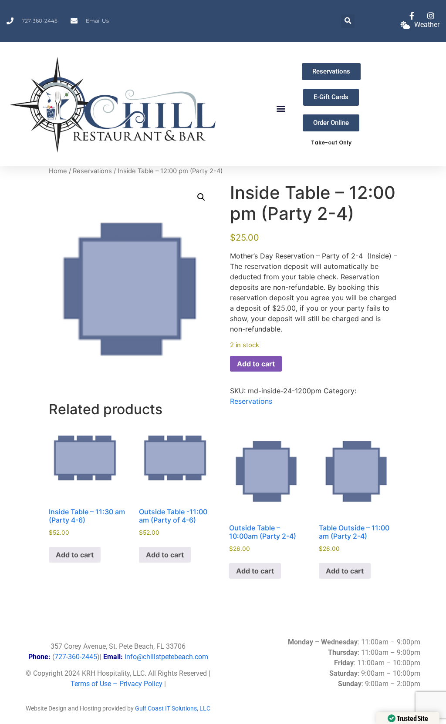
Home (58, 171)
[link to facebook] (414, 16)
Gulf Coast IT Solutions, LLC (172, 708)
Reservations (92, 171)
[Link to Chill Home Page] (115, 104)
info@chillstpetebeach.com (166, 657)
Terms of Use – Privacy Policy (116, 684)
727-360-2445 (75, 657)
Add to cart (256, 363)
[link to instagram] (432, 16)
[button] (348, 21)
